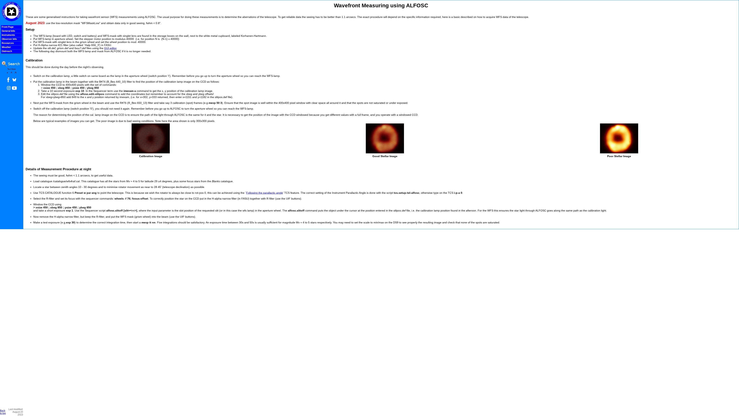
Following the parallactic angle (264, 192)
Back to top (3, 412)
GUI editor (110, 48)
